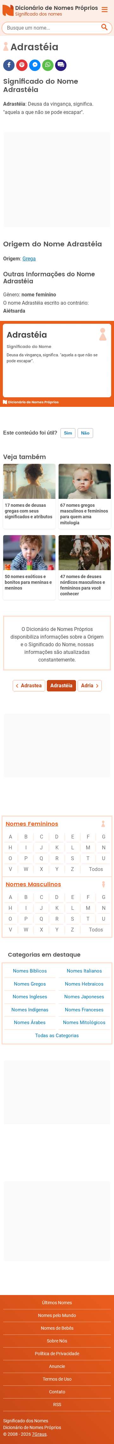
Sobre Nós (57, 1340)
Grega (29, 259)
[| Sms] (60, 65)
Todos (96, 869)
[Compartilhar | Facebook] (9, 65)
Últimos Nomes (57, 1302)
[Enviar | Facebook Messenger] (35, 65)
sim (68, 432)
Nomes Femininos (32, 824)
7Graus (39, 1434)
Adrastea (31, 686)
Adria (87, 686)
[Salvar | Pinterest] (22, 65)
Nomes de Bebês (57, 1328)
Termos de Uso (57, 1379)
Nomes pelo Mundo (57, 1315)
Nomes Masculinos (33, 884)
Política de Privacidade (57, 1353)
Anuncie (57, 1366)
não (85, 432)
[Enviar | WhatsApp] (48, 65)
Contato (57, 1391)
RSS (57, 1404)
